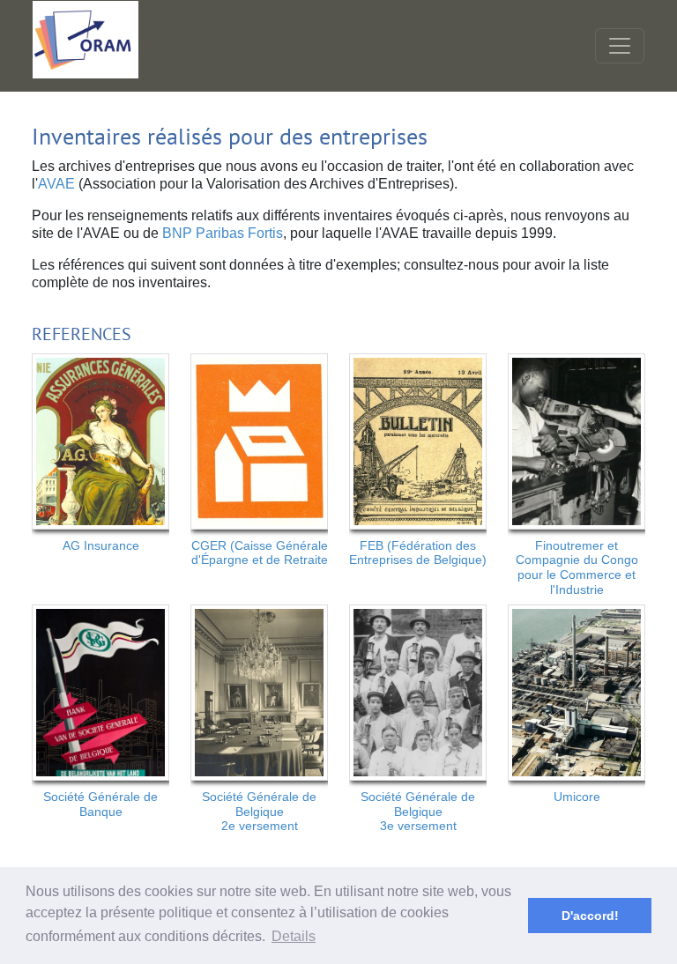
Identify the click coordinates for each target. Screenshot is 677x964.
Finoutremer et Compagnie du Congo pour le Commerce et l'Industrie (577, 567)
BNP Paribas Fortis (221, 233)
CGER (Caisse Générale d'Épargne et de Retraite (259, 552)
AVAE (56, 183)
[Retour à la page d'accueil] (85, 39)
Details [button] (294, 936)
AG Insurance (101, 545)
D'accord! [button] (590, 915)
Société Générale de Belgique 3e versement (418, 812)
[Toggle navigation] (619, 45)
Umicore (577, 797)
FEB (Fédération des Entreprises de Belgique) (418, 552)
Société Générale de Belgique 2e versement (259, 812)
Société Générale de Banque (100, 804)
